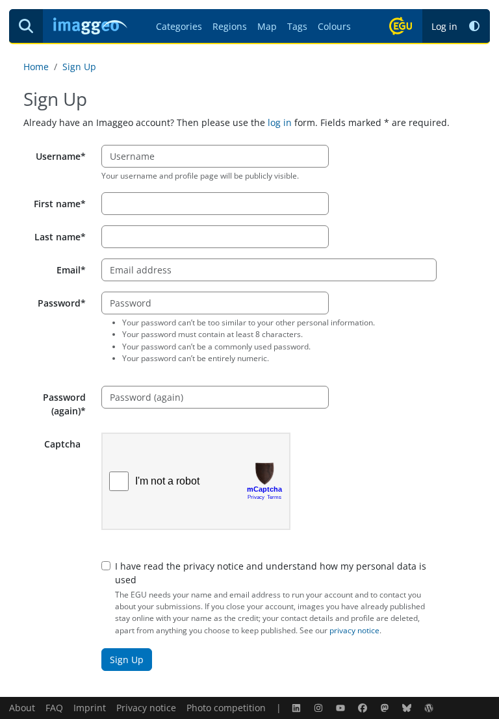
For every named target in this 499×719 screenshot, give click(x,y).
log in (280, 122)
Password (59, 303)
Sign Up (79, 66)
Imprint (89, 707)
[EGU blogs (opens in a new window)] (430, 707)
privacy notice (354, 630)
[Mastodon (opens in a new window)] (386, 707)
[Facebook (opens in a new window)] (364, 707)
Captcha (62, 444)
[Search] (26, 26)
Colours (334, 26)
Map (267, 26)
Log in (444, 26)
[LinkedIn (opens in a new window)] (297, 707)
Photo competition (226, 707)
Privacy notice (146, 707)
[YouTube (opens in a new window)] (342, 707)
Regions (229, 26)
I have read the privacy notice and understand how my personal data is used (270, 573)
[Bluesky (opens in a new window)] (408, 707)
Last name (57, 237)
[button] (474, 26)
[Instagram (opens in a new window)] (320, 707)
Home (36, 66)
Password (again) (64, 404)
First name (57, 203)
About (22, 707)
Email (69, 270)
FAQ (54, 707)
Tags (297, 26)
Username (58, 156)
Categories (179, 26)
